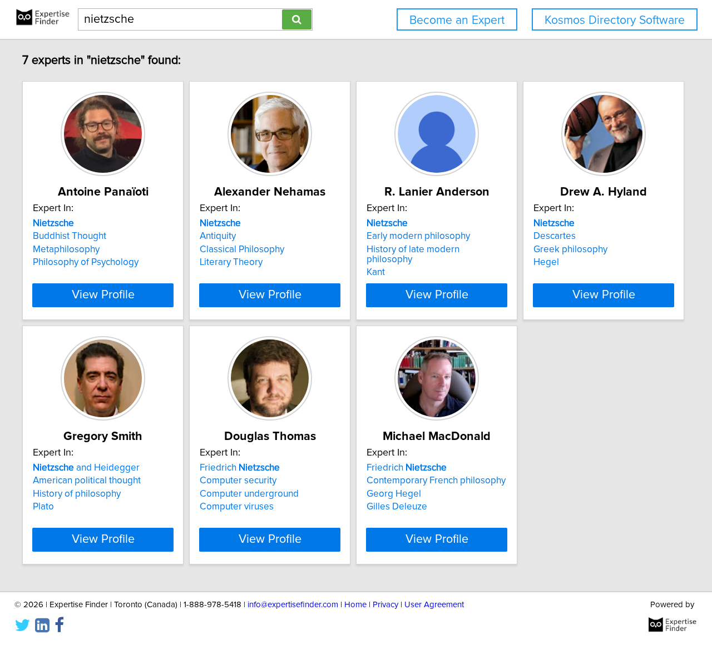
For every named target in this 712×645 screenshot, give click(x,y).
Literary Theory (231, 262)
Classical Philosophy (242, 249)
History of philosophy (77, 494)
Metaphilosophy (66, 249)
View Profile (103, 295)
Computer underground (249, 494)
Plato (43, 507)
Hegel (546, 262)
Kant (376, 272)
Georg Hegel (394, 494)
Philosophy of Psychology (86, 262)
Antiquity (218, 236)
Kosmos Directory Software (615, 20)
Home (355, 605)
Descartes (554, 236)
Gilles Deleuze (397, 507)
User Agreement (434, 605)
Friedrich (240, 468)
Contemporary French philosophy (436, 481)
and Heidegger (86, 468)
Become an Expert (457, 20)
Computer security (238, 481)
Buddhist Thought (69, 236)
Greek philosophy (570, 249)
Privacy (385, 605)
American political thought (87, 481)
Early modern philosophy (418, 236)
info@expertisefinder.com (293, 605)
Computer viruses (237, 507)
